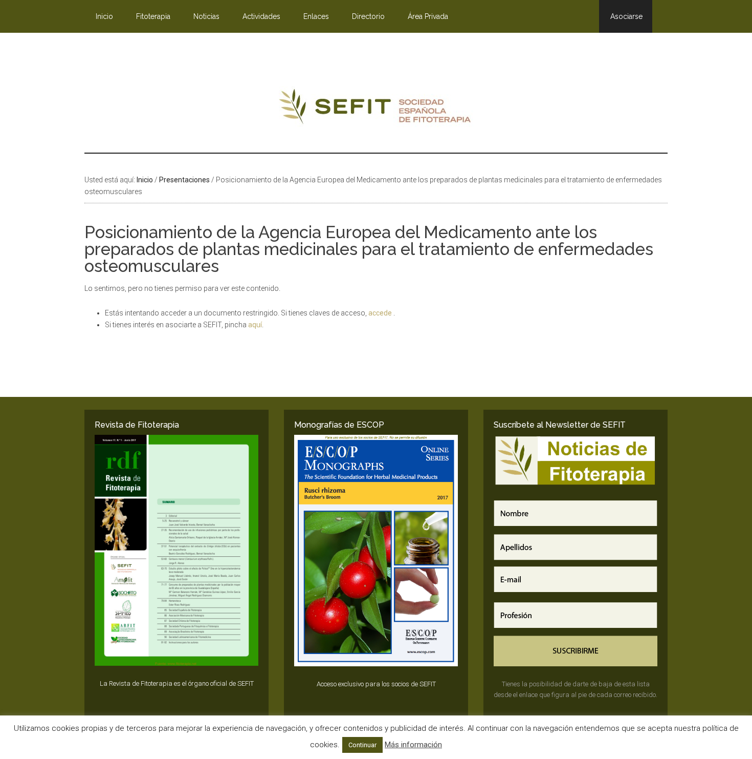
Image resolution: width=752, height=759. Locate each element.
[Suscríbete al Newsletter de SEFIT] (575, 550)
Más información (413, 744)
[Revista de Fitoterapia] (176, 550)
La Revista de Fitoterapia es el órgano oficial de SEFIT (177, 683)
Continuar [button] (362, 745)
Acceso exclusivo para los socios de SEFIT (376, 684)
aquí (255, 325)
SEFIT (376, 109)
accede (380, 313)
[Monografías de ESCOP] (376, 550)
